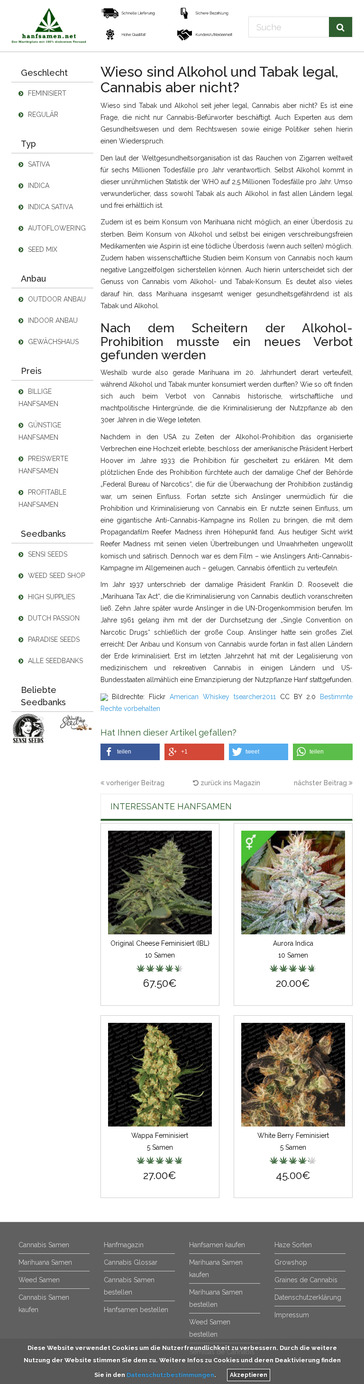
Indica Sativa (49, 207)
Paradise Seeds (53, 639)
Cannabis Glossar (130, 1262)
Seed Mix (41, 249)
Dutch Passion (53, 618)
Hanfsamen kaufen (217, 1245)
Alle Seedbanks (54, 661)
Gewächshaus (52, 342)
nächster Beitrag (321, 783)
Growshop (290, 1262)
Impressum (291, 1315)
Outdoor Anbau (56, 299)
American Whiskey (199, 697)
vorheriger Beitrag (134, 783)
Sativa (38, 164)
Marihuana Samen (45, 1262)
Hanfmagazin (124, 1245)
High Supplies (50, 597)
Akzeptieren (248, 1375)
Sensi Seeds (46, 554)
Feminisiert (46, 93)
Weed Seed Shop (55, 575)
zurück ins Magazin (229, 783)
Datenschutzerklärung (307, 1297)
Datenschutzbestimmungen (170, 1374)
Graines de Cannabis (305, 1280)
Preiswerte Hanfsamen (43, 465)
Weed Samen (39, 1280)
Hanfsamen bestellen (136, 1309)
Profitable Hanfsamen (42, 498)
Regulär (42, 114)
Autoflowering (56, 228)
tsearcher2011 (255, 697)
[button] (130, 752)
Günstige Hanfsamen (39, 431)
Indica (37, 185)
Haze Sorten (293, 1245)
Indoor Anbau (52, 320)
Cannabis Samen (43, 1245)
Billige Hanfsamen (38, 398)
